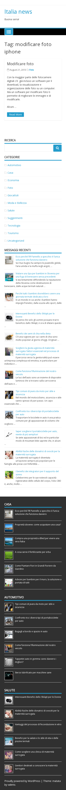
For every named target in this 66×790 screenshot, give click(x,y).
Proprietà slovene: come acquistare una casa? (38, 524)
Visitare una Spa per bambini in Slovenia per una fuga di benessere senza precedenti (37, 275)
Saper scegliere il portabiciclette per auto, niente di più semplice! (36, 433)
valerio (11, 784)
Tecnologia (14, 225)
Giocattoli (13, 195)
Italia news (18, 11)
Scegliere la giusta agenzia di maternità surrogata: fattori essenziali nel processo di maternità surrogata (37, 351)
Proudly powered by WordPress (22, 781)
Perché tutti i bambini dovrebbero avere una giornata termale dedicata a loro (38, 295)
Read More (15, 114)
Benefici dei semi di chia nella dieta (33, 333)
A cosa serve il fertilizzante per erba (33, 552)
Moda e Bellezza (17, 203)
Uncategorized (16, 240)
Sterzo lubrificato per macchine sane (33, 672)
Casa (10, 172)
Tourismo (13, 233)
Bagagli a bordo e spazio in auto (31, 631)
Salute (11, 210)
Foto (31, 69)
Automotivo (14, 165)
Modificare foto (20, 63)
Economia (13, 180)
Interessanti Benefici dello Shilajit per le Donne (38, 696)
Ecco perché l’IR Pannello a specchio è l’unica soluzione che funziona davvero (38, 258)
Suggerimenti (15, 218)
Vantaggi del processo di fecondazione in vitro (38, 724)
